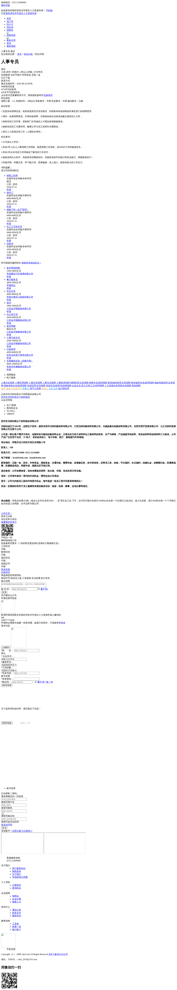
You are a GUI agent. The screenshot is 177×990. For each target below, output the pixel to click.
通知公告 (16, 910)
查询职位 (16, 888)
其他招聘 (136, 385)
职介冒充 (45, 578)
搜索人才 (16, 902)
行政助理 (11, 349)
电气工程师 (35, 388)
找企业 (10, 27)
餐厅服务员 (12, 279)
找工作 (10, 21)
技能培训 (11, 35)
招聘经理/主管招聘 (79, 383)
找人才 (10, 24)
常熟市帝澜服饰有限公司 (19, 366)
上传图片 (5, 647)
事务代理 (11, 40)
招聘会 (10, 30)
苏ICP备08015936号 (58, 954)
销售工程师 (12, 175)
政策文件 (16, 913)
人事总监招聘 (7, 383)
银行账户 (16, 929)
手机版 (49, 10)
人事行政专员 (13, 337)
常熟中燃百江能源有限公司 (20, 297)
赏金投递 (5, 569)
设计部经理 (63, 388)
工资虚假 (26, 578)
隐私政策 (16, 871)
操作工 (10, 192)
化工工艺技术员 (14, 226)
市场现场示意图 (20, 877)
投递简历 (48, 95)
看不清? (44, 589)
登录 (63, 623)
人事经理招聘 (21, 383)
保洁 (9, 303)
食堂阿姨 (11, 326)
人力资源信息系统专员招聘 (118, 385)
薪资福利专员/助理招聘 (142, 383)
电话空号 (5, 578)
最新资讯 (16, 915)
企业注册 (16, 899)
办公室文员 (12, 314)
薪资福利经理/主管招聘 (119, 383)
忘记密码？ (27, 831)
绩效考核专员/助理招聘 (15, 385)
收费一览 (16, 926)
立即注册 (16, 831)
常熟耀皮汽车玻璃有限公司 (20, 274)
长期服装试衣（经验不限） (20, 361)
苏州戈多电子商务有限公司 (20, 355)
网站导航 (5, 5)
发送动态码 (6, 825)
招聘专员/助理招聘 (98, 383)
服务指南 (11, 46)
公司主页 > (6, 513)
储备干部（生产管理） (18, 209)
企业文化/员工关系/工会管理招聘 (88, 385)
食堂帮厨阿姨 (13, 268)
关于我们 (16, 874)
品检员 (10, 243)
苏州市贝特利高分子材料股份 (15, 397)
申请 (9, 189)
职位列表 (28, 54)
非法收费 (36, 578)
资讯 (9, 43)
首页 (9, 18)
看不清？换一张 (45, 682)
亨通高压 (11, 285)
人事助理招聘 (63, 383)
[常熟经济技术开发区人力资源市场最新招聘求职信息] (19, 13)
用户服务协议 (18, 868)
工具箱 (15, 924)
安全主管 (11, 291)
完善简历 (5, 572)
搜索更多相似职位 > (31, 263)
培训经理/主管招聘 (36, 385)
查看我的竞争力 (9, 522)
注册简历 (16, 885)
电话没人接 (16, 578)
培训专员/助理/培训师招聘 (58, 385)
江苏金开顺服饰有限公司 (19, 308)
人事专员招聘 (49, 383)
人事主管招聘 (35, 383)
